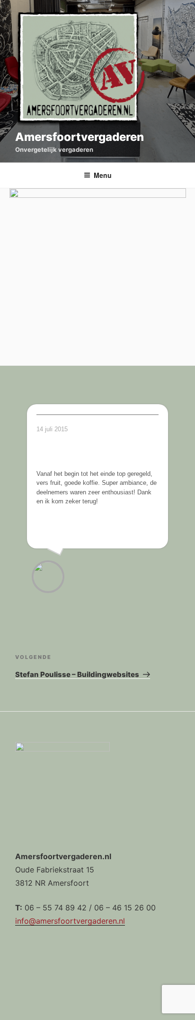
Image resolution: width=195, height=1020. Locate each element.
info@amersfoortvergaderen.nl (70, 921)
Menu (103, 175)
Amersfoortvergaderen (79, 137)
